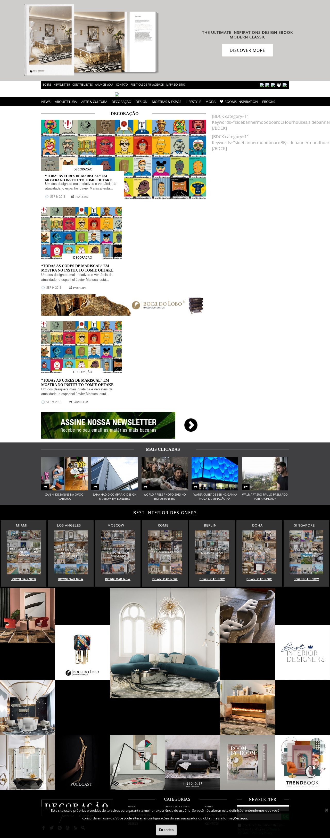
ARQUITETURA (66, 101)
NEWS (46, 101)
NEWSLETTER (62, 84)
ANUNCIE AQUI (104, 84)
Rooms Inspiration (241, 101)
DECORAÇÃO (121, 101)
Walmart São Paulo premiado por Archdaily (265, 496)
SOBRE (47, 84)
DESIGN (141, 101)
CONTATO (122, 84)
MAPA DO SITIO (175, 84)
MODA (210, 101)
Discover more (247, 50)
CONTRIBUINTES (82, 84)
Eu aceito (166, 830)
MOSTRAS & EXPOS (166, 101)
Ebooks (268, 101)
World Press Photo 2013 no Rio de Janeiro (165, 496)
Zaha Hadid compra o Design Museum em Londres (114, 496)
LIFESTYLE (193, 101)
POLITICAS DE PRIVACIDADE (147, 84)
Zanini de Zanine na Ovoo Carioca (64, 496)
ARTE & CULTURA (94, 101)
